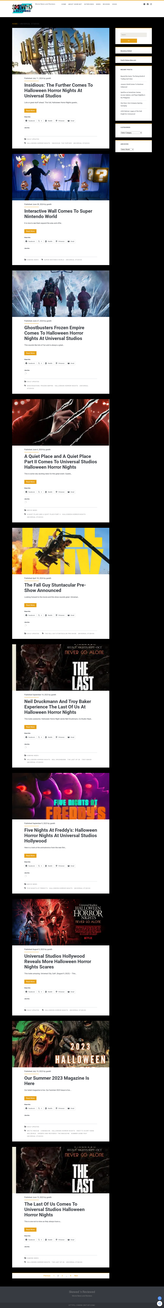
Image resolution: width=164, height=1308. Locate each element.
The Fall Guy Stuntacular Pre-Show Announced (60, 551)
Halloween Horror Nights (38, 143)
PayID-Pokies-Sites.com (128, 60)
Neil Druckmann (59, 759)
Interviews (89, 4)
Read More (31, 111)
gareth (48, 78)
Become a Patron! (126, 51)
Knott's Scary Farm (85, 1131)
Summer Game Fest (79, 1133)
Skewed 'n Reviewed (82, 1292)
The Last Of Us (73, 759)
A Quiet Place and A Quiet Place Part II (44, 514)
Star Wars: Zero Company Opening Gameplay (131, 104)
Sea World (31, 1133)
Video (114, 4)
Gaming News (33, 260)
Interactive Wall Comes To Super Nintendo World (60, 177)
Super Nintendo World (54, 260)
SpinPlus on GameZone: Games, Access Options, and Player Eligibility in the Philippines (133, 95)
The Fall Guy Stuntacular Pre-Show (60, 633)
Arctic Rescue (33, 1131)
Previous (47, 1276)
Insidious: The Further (62, 143)
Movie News (32, 510)
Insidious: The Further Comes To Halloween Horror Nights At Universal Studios (60, 51)
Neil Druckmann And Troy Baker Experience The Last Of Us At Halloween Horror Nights (60, 667)
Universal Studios (81, 143)
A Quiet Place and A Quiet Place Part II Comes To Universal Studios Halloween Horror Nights (60, 422)
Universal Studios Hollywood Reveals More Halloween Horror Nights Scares (60, 922)
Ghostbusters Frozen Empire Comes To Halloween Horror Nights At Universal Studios (60, 293)
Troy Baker (86, 759)
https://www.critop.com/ (82, 1305)
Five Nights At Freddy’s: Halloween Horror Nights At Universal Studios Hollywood (60, 796)
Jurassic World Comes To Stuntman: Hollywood (132, 85)
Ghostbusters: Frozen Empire (40, 386)
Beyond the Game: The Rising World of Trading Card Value (133, 77)
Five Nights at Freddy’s (37, 888)
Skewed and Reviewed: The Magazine (54, 1133)
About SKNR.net (75, 4)
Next (76, 1276)
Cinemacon (45, 1131)
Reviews (106, 4)
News (98, 4)
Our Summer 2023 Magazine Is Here (60, 1044)
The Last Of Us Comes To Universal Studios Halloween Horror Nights (60, 1170)
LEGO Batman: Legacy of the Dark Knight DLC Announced (131, 112)
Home (63, 4)
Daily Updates (33, 139)
